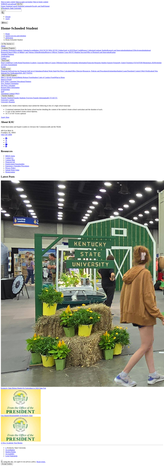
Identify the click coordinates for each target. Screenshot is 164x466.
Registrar (42, 52)
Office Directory (77, 71)
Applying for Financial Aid (19, 71)
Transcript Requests (94, 63)
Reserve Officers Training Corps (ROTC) (60, 52)
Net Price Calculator (64, 71)
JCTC (55, 98)
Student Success (80, 52)
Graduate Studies (101, 50)
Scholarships (112, 71)
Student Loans (122, 71)
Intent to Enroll (6, 79)
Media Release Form (25, 77)
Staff (2, 91)
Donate (7, 17)
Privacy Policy (10, 168)
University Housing (8, 102)
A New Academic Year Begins (11, 443)
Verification (150, 71)
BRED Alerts (10, 156)
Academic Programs (8, 48)
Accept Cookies (7, 464)
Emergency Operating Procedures (17, 166)
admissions (9, 38)
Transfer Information (40, 98)
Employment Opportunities (14, 164)
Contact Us (9, 158)
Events (3, 67)
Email (14, 4)
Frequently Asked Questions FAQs (125, 63)
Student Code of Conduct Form (43, 77)
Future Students (6, 6)
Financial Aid (6, 69)
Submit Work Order (12, 170)
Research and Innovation (115, 50)
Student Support (107, 63)
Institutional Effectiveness (133, 50)
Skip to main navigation (24, 2)
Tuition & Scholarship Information (75, 63)
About (3, 46)
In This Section (7, 44)
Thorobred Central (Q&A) (136, 71)
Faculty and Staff (38, 6)
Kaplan (113, 52)
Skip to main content (8, 2)
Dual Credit (78, 50)
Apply (7, 19)
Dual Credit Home (15, 63)
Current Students (18, 6)
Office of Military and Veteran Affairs (26, 52)
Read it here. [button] (41, 462)
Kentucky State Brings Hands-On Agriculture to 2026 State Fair (23, 388)
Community (28, 6)
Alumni (47, 6)
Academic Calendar (22, 50)
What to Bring (60, 77)
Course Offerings (57, 63)
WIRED (4, 4)
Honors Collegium (88, 50)
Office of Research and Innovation (98, 52)
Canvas (9, 4)
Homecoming (10, 172)
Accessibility (9, 454)
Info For (19, 4)
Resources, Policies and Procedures (95, 71)
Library (10, 52)
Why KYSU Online (56, 50)
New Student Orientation (10, 83)
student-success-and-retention (15, 36)
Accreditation (10, 450)
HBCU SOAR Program (9, 75)
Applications (5, 56)
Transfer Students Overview (23, 98)
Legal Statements (11, 456)
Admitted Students (7, 54)
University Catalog (7, 100)
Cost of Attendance (36, 71)
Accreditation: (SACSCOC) (39, 50)
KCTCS (50, 98)
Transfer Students (7, 96)
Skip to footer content (40, 2)
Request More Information (10, 87)
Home (7, 34)
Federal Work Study (50, 71)
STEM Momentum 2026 (146, 63)
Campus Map (10, 160)
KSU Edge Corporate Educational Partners (16, 81)
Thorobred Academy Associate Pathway (36, 63)
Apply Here (5, 117)
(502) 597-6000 (6, 135)
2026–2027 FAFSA (25, 73)
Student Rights (10, 452)
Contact (3, 58)
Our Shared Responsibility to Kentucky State (17, 416)
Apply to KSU (68, 50)
